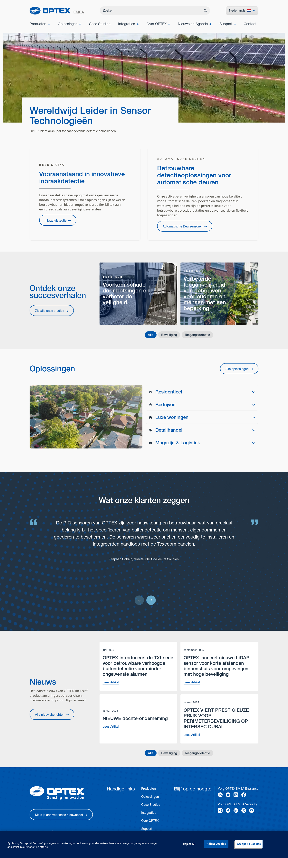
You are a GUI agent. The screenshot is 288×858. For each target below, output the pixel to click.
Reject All (189, 844)
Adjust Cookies (216, 843)
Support (146, 829)
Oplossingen (150, 797)
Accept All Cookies (249, 844)
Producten (148, 789)
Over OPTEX (150, 821)
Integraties (148, 813)
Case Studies (150, 805)
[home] (57, 10)
